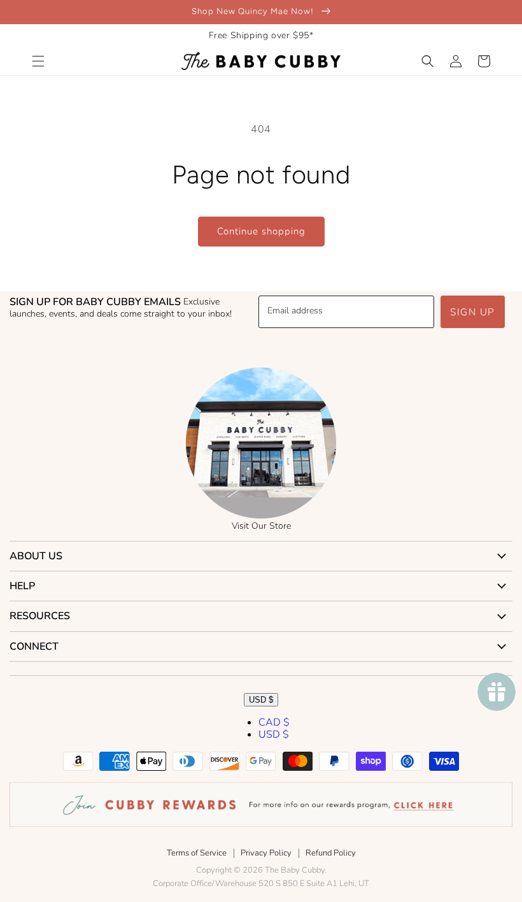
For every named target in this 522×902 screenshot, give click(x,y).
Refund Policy (331, 853)
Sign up (472, 312)
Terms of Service (197, 853)
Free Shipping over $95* (261, 35)
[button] (38, 61)
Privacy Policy (266, 853)
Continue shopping (261, 231)
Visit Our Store (261, 526)
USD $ (261, 700)
